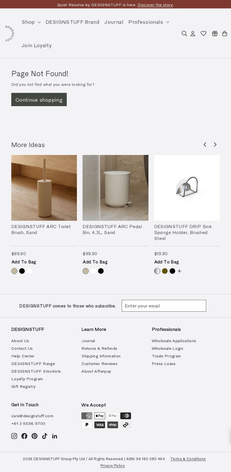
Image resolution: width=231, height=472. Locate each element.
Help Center (23, 355)
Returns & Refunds (99, 348)
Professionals (146, 22)
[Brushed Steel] (157, 271)
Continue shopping (39, 99)
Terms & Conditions (188, 458)
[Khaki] (165, 271)
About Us (20, 340)
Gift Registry (23, 386)
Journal (114, 22)
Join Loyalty (37, 45)
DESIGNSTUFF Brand (72, 22)
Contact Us (22, 348)
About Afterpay (96, 371)
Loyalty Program (27, 378)
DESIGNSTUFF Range (33, 363)
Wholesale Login (167, 348)
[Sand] (14, 271)
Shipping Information (101, 355)
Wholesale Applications (174, 340)
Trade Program (166, 355)
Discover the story (155, 4)
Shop (29, 22)
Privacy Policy (113, 465)
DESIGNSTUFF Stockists (36, 371)
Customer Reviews (99, 363)
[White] (29, 271)
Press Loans (164, 363)
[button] (204, 144)
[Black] (22, 271)
